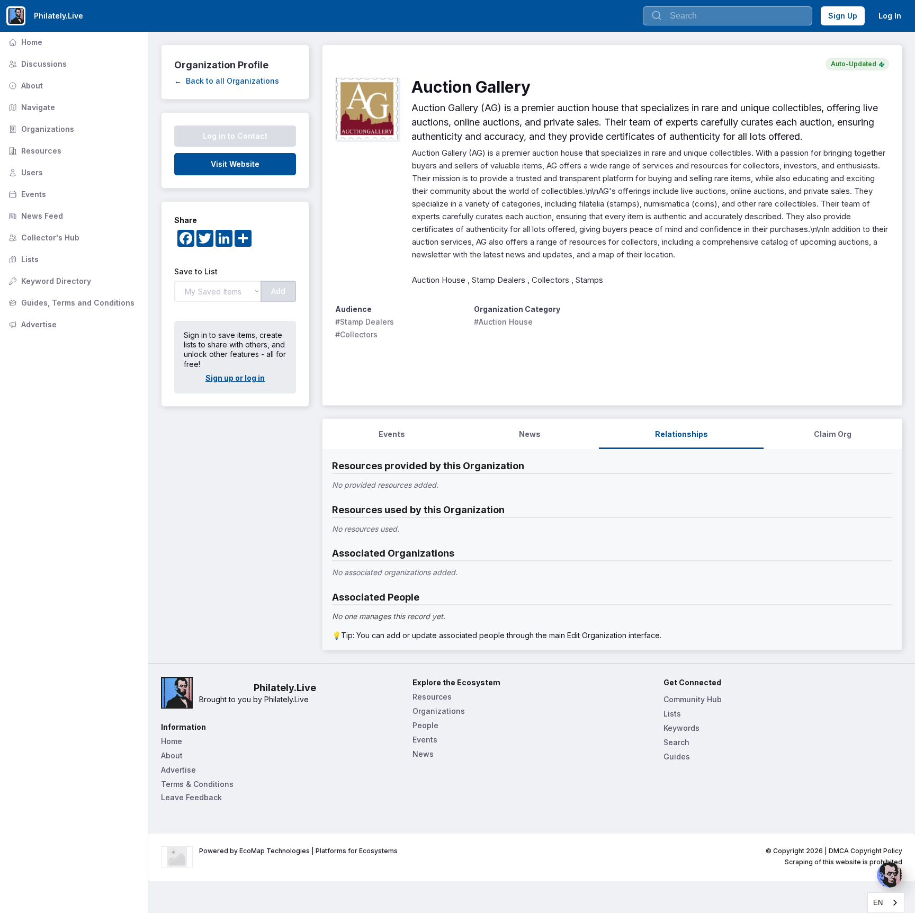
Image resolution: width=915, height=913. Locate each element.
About (24, 85)
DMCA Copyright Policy (865, 851)
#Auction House (503, 321)
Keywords (681, 727)
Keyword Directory (48, 280)
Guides (676, 756)
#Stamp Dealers (364, 321)
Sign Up (842, 15)
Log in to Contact (235, 135)
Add (278, 291)
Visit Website (235, 163)
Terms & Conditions (197, 784)
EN (878, 903)
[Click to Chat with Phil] (889, 875)
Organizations (40, 128)
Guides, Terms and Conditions (70, 302)
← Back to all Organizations (226, 80)
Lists (22, 259)
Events (26, 194)
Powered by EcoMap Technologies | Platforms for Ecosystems (298, 851)
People (425, 725)
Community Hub (692, 699)
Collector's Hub (42, 237)
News (423, 753)
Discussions (36, 63)
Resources (33, 150)
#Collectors (356, 334)
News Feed (34, 215)
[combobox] (885, 902)
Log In (889, 15)
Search (676, 742)
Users (24, 172)
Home (24, 42)
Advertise (31, 324)
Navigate (30, 107)
